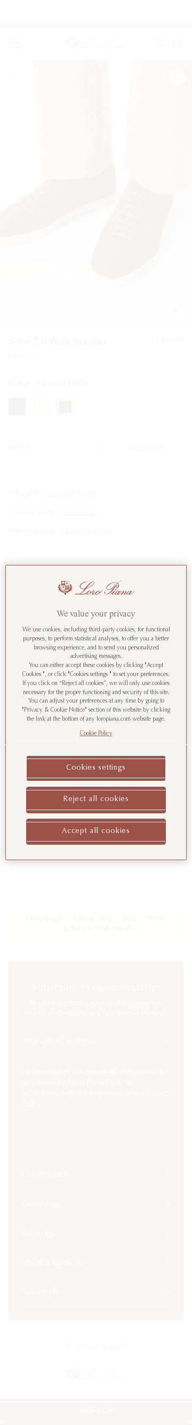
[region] (96, 712)
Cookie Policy (96, 734)
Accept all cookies (96, 831)
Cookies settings (96, 768)
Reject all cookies (96, 799)
